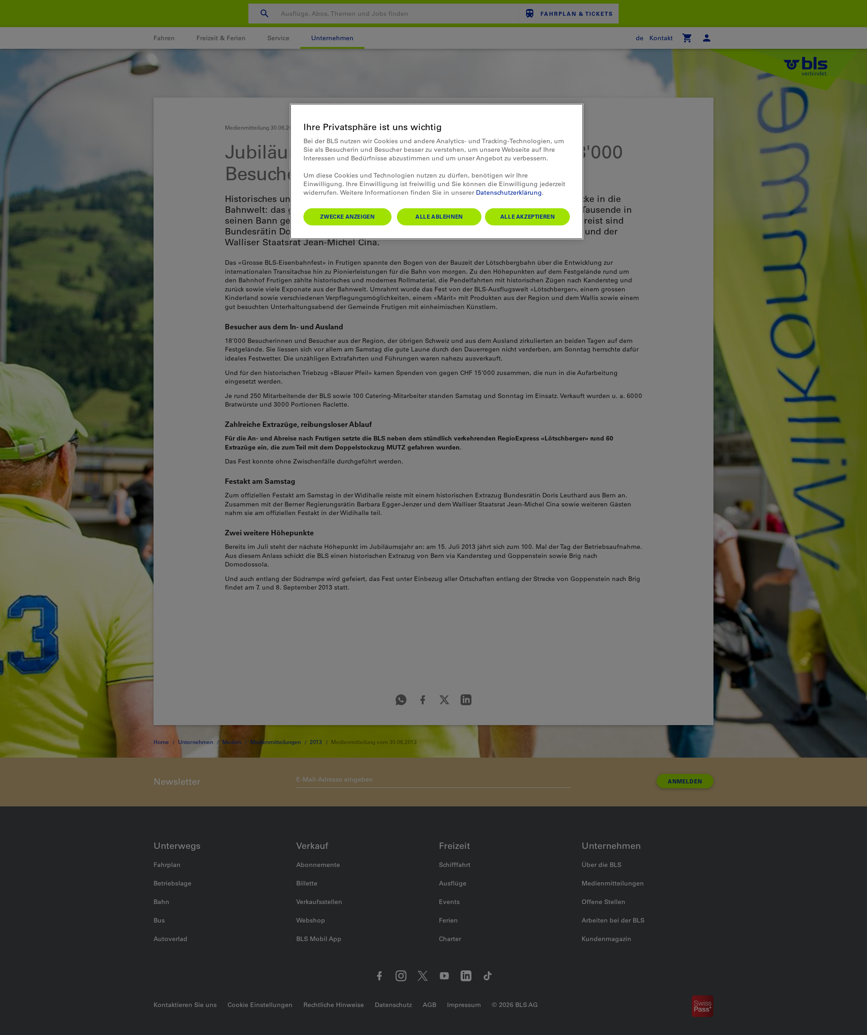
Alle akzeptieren (527, 216)
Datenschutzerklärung (509, 192)
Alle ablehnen (439, 216)
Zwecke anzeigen (347, 216)
